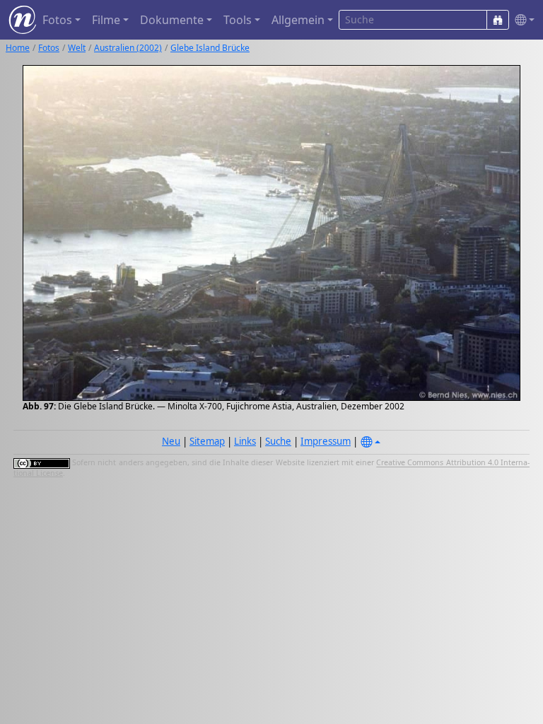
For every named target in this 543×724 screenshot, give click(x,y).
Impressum (325, 441)
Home (18, 48)
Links (245, 441)
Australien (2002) (128, 48)
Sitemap (207, 441)
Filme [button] (106, 20)
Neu (171, 441)
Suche (278, 441)
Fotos (48, 48)
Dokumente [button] (172, 20)
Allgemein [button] (298, 20)
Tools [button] (237, 20)
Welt (77, 48)
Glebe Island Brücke (210, 48)
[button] (522, 20)
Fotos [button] (57, 20)
